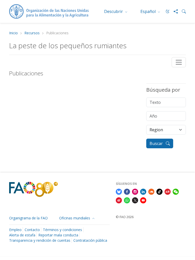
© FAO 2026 (125, 217)
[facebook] (127, 191)
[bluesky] (119, 191)
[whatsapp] (127, 200)
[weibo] (119, 200)
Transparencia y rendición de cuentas (39, 240)
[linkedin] (143, 191)
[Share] (174, 11)
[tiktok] (159, 191)
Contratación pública (90, 240)
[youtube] (143, 200)
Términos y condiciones (62, 229)
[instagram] (135, 191)
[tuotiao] (168, 191)
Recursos (32, 33)
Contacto (32, 229)
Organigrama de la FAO (28, 218)
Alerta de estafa (22, 235)
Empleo (15, 229)
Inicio (13, 33)
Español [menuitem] (148, 11)
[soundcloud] (151, 191)
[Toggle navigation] (179, 62)
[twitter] (135, 200)
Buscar (157, 143)
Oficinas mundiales (75, 218)
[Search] (182, 11)
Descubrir (114, 11)
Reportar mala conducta (58, 235)
